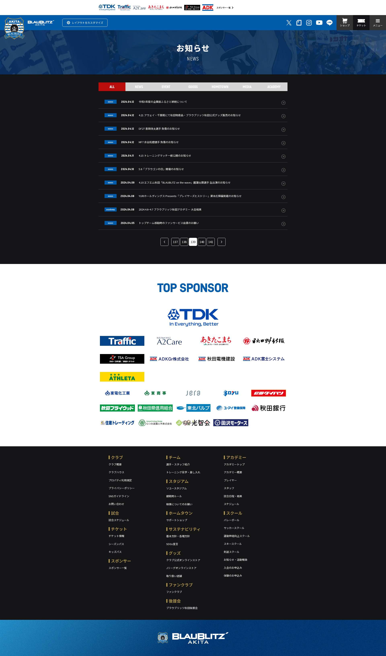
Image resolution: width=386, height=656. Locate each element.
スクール (234, 513)
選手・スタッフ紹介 (178, 464)
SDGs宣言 (172, 544)
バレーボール (231, 520)
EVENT (166, 86)
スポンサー (121, 561)
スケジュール (231, 504)
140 (201, 242)
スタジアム (179, 481)
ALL (112, 86)
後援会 (175, 601)
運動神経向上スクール (237, 536)
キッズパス (115, 552)
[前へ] (164, 242)
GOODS (193, 86)
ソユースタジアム (176, 488)
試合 (115, 513)
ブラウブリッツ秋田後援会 (182, 608)
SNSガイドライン (119, 496)
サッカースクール (234, 528)
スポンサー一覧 (224, 7)
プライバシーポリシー (122, 488)
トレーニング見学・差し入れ (183, 472)
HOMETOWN (220, 86)
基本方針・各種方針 (178, 536)
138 (184, 242)
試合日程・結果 (233, 496)
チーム (175, 457)
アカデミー (236, 457)
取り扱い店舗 (174, 576)
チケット (119, 529)
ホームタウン (181, 513)
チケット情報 (116, 536)
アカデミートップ (234, 464)
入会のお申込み (233, 568)
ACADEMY (274, 86)
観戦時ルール (174, 496)
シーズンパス (116, 544)
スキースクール (233, 544)
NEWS (139, 86)
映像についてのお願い (179, 504)
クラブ (117, 457)
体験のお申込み (233, 575)
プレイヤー (230, 480)
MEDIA (247, 86)
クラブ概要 (115, 464)
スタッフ (229, 488)
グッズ (175, 553)
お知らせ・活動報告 (235, 560)
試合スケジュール (119, 520)
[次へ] (222, 242)
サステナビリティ (185, 529)
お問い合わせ (116, 504)
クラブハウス (116, 472)
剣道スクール (231, 552)
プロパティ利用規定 (120, 480)
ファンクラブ (181, 585)
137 (175, 242)
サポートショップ (176, 520)
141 (210, 242)
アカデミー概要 (233, 472)
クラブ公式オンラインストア (183, 560)
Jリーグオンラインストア (181, 568)
